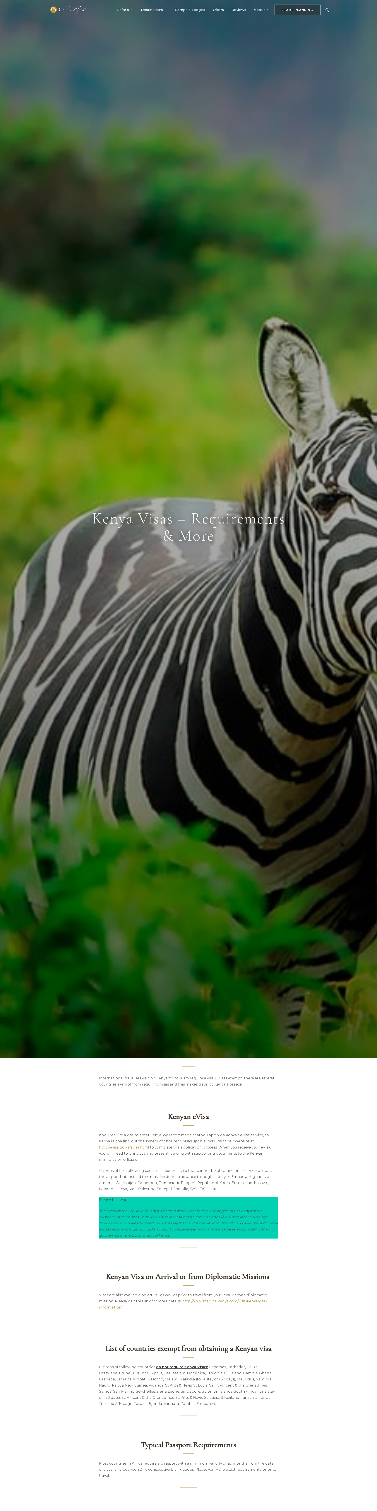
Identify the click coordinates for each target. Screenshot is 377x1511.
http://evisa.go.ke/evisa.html (124, 1147)
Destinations (152, 10)
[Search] (327, 10)
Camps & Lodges (190, 10)
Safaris (123, 10)
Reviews (239, 10)
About (259, 10)
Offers (218, 10)
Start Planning (297, 10)
